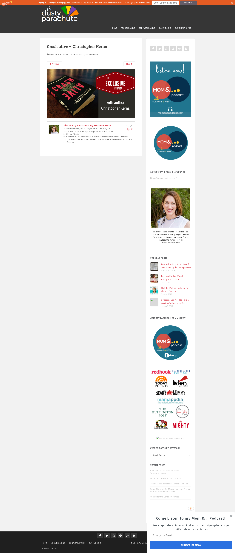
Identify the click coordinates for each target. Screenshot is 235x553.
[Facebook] (128, 129)
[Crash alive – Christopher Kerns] (91, 93)
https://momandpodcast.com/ (163, 178)
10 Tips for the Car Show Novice (164, 496)
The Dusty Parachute (139, 543)
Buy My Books (165, 28)
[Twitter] (131, 129)
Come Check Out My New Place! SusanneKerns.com (164, 471)
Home (114, 28)
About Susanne (128, 28)
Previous (55, 64)
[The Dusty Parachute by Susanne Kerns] (54, 129)
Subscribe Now (191, 545)
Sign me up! (188, 2)
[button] (117, 2)
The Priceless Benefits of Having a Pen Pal (169, 483)
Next (128, 64)
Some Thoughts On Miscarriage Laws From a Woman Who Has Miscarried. (170, 490)
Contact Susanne (147, 28)
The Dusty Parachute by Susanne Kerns (81, 54)
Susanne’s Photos (183, 28)
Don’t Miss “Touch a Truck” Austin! (165, 478)
